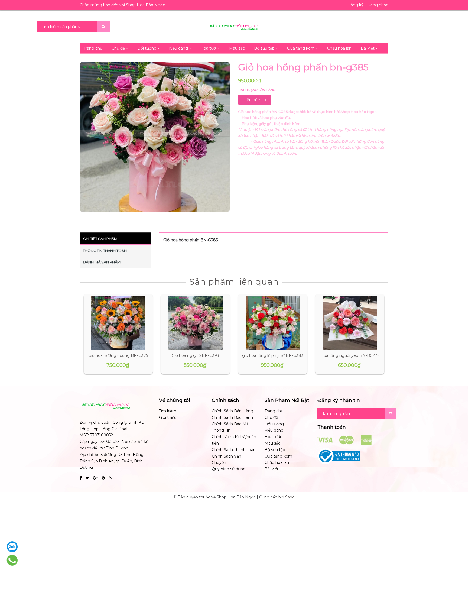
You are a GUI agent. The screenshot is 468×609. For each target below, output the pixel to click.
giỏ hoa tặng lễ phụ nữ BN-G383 (272, 355)
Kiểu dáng (179, 48)
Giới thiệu (168, 417)
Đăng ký (355, 4)
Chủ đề (119, 48)
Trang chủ (93, 48)
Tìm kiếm (167, 411)
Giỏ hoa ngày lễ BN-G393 (195, 355)
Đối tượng (147, 48)
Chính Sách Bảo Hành (232, 417)
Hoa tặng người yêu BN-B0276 (349, 355)
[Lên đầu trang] (457, 581)
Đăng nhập (377, 4)
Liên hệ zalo (254, 99)
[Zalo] (12, 546)
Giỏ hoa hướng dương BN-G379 (118, 355)
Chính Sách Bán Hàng (232, 411)
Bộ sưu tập (265, 48)
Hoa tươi (209, 48)
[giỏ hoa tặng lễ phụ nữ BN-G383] (272, 323)
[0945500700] (12, 560)
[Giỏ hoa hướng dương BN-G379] (118, 323)
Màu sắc (237, 48)
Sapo (290, 497)
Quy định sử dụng (229, 469)
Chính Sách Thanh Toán (234, 449)
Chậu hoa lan (339, 48)
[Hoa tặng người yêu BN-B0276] (349, 323)
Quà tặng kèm (301, 48)
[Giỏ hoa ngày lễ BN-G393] (195, 323)
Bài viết (368, 48)
